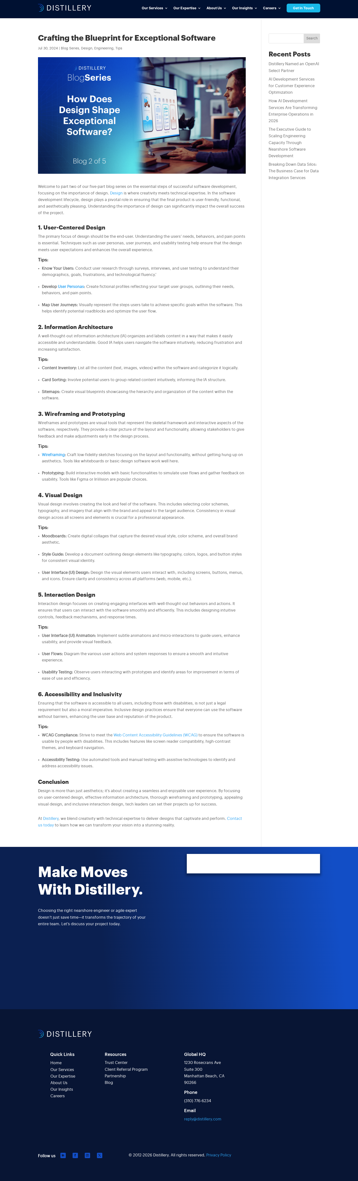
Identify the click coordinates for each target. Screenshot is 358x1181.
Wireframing (53, 455)
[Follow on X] (99, 1155)
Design (86, 48)
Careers (57, 1096)
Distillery (50, 819)
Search (312, 38)
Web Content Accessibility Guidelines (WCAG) (155, 735)
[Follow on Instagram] (87, 1155)
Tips (118, 48)
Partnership (115, 1076)
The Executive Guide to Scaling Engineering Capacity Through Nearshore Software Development (290, 143)
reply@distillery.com (202, 1119)
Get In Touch (303, 8)
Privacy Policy (218, 1155)
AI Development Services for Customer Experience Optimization (292, 85)
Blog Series (70, 48)
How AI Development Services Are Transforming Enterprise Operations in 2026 (293, 111)
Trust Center (116, 1063)
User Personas (71, 287)
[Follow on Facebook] (75, 1155)
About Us (58, 1083)
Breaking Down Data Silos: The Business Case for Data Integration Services (294, 171)
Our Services (62, 1070)
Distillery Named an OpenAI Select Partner (294, 67)
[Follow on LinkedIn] (63, 1155)
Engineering (103, 48)
